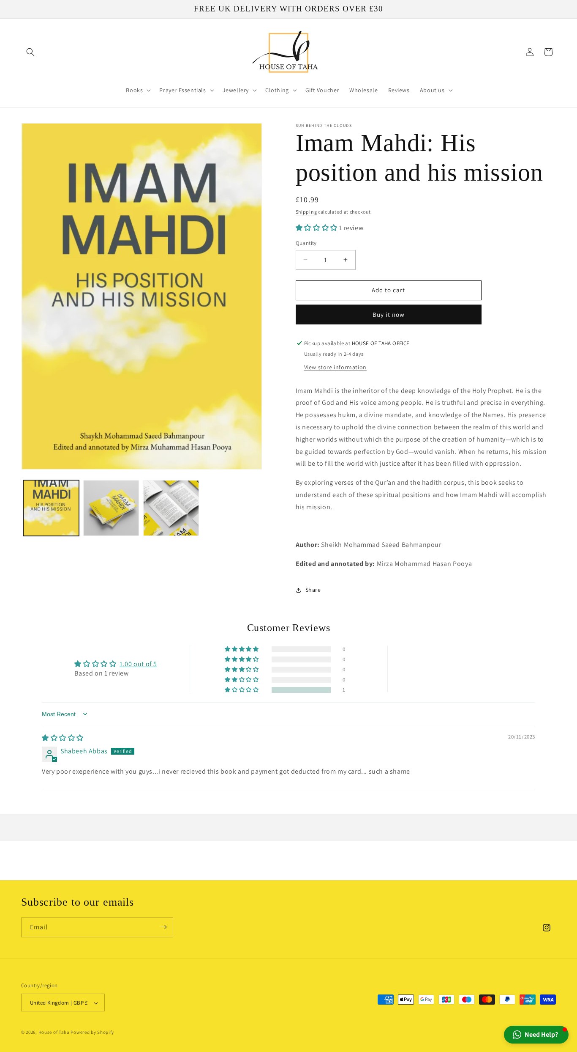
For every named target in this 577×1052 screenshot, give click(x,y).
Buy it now (389, 314)
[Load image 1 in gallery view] (51, 508)
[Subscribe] (163, 927)
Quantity (306, 243)
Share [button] (313, 589)
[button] (30, 52)
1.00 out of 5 (138, 663)
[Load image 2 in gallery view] (111, 508)
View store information (335, 367)
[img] (63, 737)
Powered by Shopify (92, 1033)
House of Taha (54, 1033)
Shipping (306, 212)
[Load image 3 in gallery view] (171, 508)
